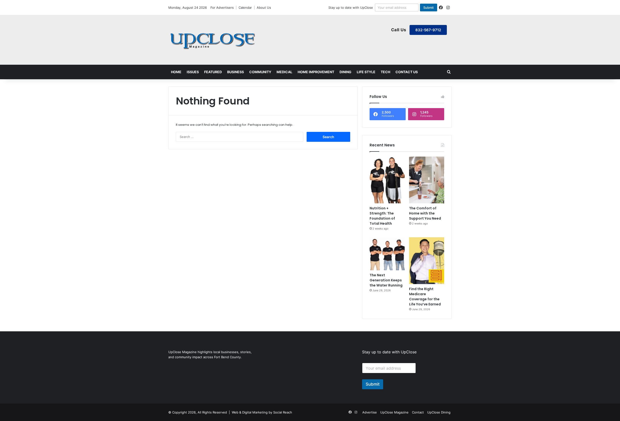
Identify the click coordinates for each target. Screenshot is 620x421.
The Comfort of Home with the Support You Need (425, 213)
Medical (284, 72)
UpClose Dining (438, 412)
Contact (418, 412)
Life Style (366, 72)
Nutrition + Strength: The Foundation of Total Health (382, 216)
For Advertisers (222, 7)
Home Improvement (316, 72)
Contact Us (406, 72)
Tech (385, 72)
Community (260, 72)
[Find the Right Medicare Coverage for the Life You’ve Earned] (426, 260)
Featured (213, 72)
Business (235, 72)
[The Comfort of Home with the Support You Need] (426, 180)
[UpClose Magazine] (213, 40)
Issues (193, 72)
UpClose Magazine (394, 412)
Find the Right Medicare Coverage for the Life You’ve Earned (425, 296)
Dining (345, 72)
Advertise (369, 412)
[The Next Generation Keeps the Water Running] (387, 253)
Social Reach (282, 412)
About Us (264, 7)
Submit (428, 7)
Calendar (245, 7)
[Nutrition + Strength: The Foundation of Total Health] (387, 180)
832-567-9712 (428, 30)
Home (176, 72)
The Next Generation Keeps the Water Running (386, 280)
